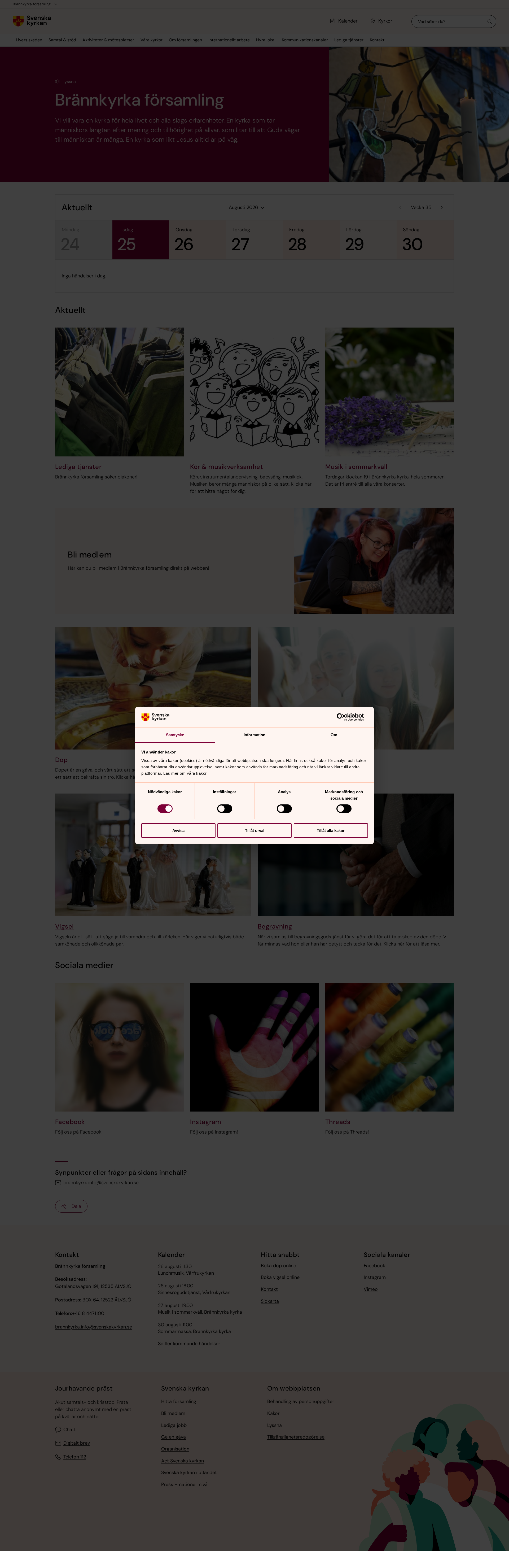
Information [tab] (254, 735)
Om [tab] (334, 735)
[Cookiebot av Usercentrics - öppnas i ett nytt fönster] (345, 717)
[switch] (224, 808)
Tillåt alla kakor (331, 830)
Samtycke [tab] (175, 735)
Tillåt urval (254, 830)
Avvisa (178, 830)
